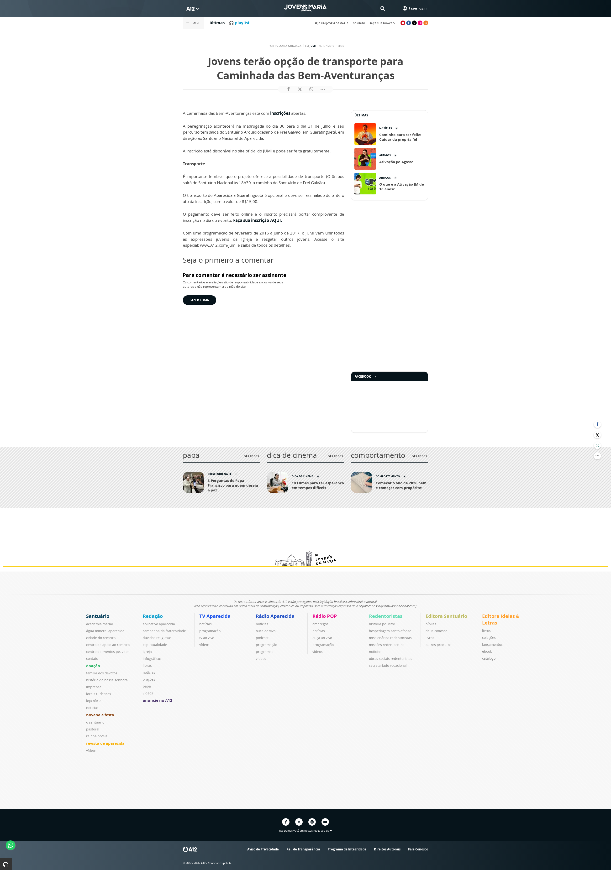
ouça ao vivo (265, 631)
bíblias (431, 624)
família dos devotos (101, 673)
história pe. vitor (382, 624)
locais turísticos (98, 694)
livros (430, 638)
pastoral (92, 729)
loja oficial (94, 700)
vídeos (91, 750)
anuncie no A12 (157, 700)
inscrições (280, 113)
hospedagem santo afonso (390, 631)
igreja (147, 651)
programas (264, 651)
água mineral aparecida (105, 631)
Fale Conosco (418, 849)
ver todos (251, 456)
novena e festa (100, 715)
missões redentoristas (386, 644)
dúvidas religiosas (157, 638)
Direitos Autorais (387, 849)
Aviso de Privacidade (263, 849)
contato (359, 23)
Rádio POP (324, 616)
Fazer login (200, 300)
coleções (489, 637)
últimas (217, 23)
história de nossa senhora (107, 680)
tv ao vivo (206, 638)
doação (93, 665)
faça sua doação (382, 23)
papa (147, 686)
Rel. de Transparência (303, 849)
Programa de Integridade (347, 849)
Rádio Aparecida (275, 616)
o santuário (95, 722)
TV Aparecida (215, 616)
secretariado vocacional (388, 665)
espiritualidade (155, 644)
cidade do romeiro (101, 638)
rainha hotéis (96, 736)
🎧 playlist (239, 23)
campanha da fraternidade (164, 631)
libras (147, 665)
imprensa (93, 687)
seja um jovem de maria (331, 23)
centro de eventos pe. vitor (107, 651)
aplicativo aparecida (159, 624)
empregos (320, 624)
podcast (262, 638)
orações (149, 679)
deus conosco (436, 631)
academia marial (99, 624)
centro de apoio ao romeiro (108, 644)
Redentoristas (385, 616)
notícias (92, 707)
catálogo (488, 658)
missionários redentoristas (390, 638)
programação (210, 631)
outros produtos (438, 644)
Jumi (313, 45)
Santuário (97, 616)
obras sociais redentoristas (390, 658)
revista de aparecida (105, 743)
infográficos (152, 658)
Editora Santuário (446, 616)
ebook (487, 651)
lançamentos (492, 644)
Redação (153, 616)
